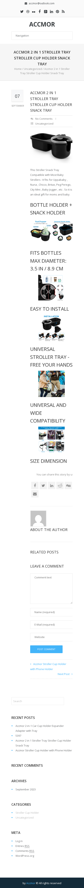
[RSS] (63, 11)
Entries (22, 846)
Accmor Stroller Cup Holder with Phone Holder (43, 750)
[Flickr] (33, 11)
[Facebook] (39, 11)
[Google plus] (45, 11)
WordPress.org (24, 856)
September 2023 (25, 789)
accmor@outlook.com (41, 3)
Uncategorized (33, 69)
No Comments (44, 118)
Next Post (64, 674)
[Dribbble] (27, 11)
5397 (18, 735)
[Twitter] (21, 11)
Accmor (42, 24)
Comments (24, 851)
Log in (19, 841)
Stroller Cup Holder (27, 812)
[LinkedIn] (51, 11)
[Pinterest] (57, 11)
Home (18, 69)
